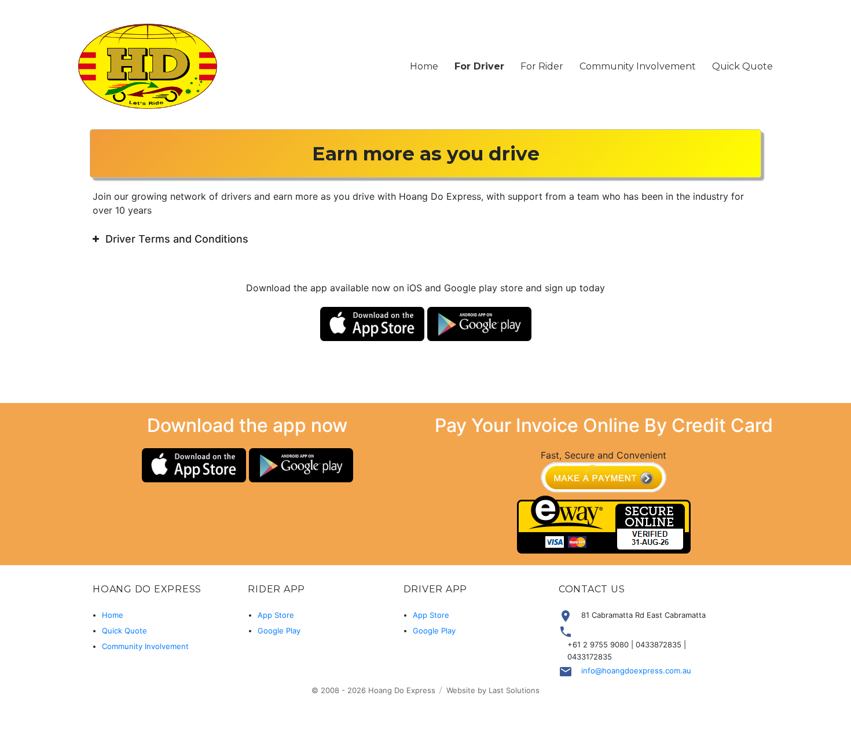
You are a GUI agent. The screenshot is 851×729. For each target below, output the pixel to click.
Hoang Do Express (401, 690)
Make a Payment (603, 479)
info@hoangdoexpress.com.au (636, 670)
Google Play (279, 630)
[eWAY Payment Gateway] (604, 524)
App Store (276, 615)
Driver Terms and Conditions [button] (176, 239)
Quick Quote (742, 66)
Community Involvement (637, 66)
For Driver (479, 66)
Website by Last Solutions (493, 690)
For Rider (541, 66)
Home (424, 66)
